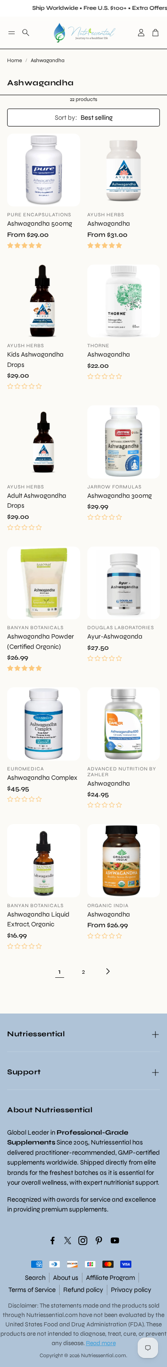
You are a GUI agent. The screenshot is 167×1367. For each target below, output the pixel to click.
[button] (11, 32)
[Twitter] (67, 1240)
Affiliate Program (110, 1278)
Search (35, 1278)
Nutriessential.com (51, 1315)
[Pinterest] (98, 1240)
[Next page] (108, 971)
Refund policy (83, 1290)
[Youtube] (114, 1240)
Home (14, 60)
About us (65, 1278)
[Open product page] (43, 170)
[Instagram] (82, 1240)
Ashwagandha (48, 60)
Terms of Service (32, 1290)
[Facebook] (52, 1240)
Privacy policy (131, 1290)
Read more (101, 1343)
